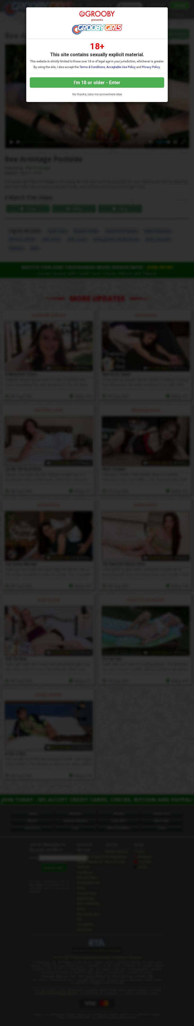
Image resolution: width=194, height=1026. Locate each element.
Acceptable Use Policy (121, 67)
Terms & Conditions (92, 67)
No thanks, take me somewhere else (97, 94)
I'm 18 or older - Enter (97, 82)
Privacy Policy (151, 67)
